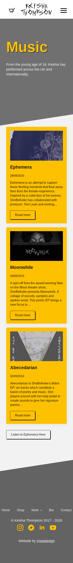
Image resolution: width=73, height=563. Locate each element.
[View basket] (12, 10)
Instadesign (46, 541)
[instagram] (20, 527)
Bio (51, 510)
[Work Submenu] (40, 510)
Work (35, 510)
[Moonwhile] (36, 246)
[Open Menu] (64, 10)
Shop (20, 510)
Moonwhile (21, 267)
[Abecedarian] (36, 346)
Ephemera (21, 167)
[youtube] (53, 527)
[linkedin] (42, 527)
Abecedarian (23, 367)
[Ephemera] (36, 145)
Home (6, 510)
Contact (66, 510)
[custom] (31, 527)
